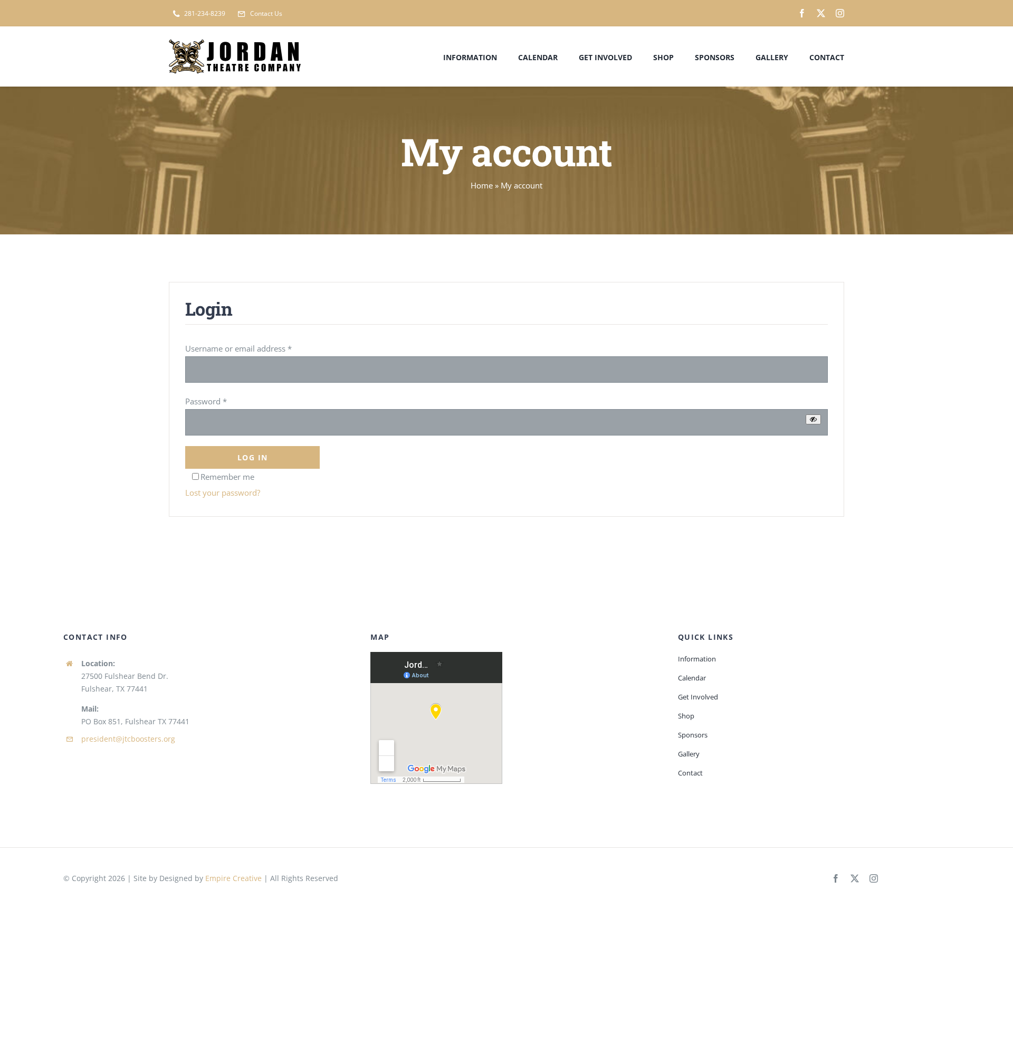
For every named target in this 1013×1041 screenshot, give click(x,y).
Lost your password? (222, 492)
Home (482, 185)
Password (206, 401)
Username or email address (238, 348)
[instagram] (840, 13)
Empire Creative (233, 878)
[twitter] (821, 13)
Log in (252, 457)
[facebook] (802, 13)
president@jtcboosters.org (128, 739)
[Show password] (813, 419)
